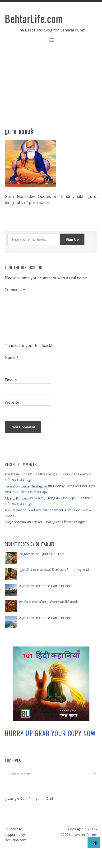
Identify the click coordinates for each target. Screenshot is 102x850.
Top (93, 842)
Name (12, 357)
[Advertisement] (51, 87)
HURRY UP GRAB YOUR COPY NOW (50, 733)
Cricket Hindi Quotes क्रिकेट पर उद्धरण (58, 522)
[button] (51, 41)
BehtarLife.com (34, 18)
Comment (15, 290)
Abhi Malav (13, 510)
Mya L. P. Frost (16, 498)
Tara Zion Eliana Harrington (26, 486)
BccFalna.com (15, 840)
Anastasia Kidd (16, 474)
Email (11, 380)
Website (12, 402)
